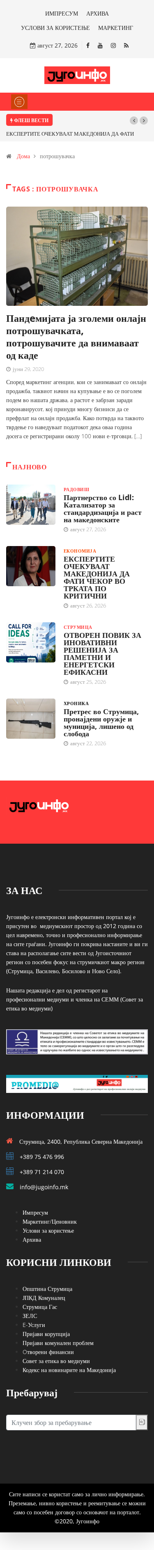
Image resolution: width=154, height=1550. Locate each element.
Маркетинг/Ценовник (50, 1221)
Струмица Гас (40, 1307)
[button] (134, 120)
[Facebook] (88, 45)
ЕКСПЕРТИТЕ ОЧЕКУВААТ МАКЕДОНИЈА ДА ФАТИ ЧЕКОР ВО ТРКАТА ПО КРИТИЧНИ (97, 577)
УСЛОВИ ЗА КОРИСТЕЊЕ (55, 28)
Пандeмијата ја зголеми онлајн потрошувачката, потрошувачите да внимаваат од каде (76, 336)
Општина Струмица (47, 1289)
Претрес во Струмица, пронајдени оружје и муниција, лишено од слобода (101, 722)
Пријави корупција (46, 1334)
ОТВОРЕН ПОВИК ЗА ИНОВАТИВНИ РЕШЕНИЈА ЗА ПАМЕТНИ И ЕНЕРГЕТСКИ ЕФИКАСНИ (102, 653)
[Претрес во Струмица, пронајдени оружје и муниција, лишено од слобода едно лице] (30, 719)
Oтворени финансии (48, 1352)
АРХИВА (97, 13)
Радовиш (76, 489)
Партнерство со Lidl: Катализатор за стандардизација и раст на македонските (103, 508)
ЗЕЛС (30, 1316)
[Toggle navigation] (19, 102)
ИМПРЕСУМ (61, 13)
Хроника (76, 703)
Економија (80, 551)
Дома (23, 156)
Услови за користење (48, 1230)
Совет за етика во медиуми (56, 1361)
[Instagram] (113, 45)
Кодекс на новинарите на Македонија (69, 1370)
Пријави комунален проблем (58, 1343)
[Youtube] (100, 45)
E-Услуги (34, 1325)
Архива (32, 1239)
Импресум (35, 1212)
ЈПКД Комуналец (44, 1298)
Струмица (78, 627)
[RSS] (126, 45)
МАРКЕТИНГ (115, 28)
